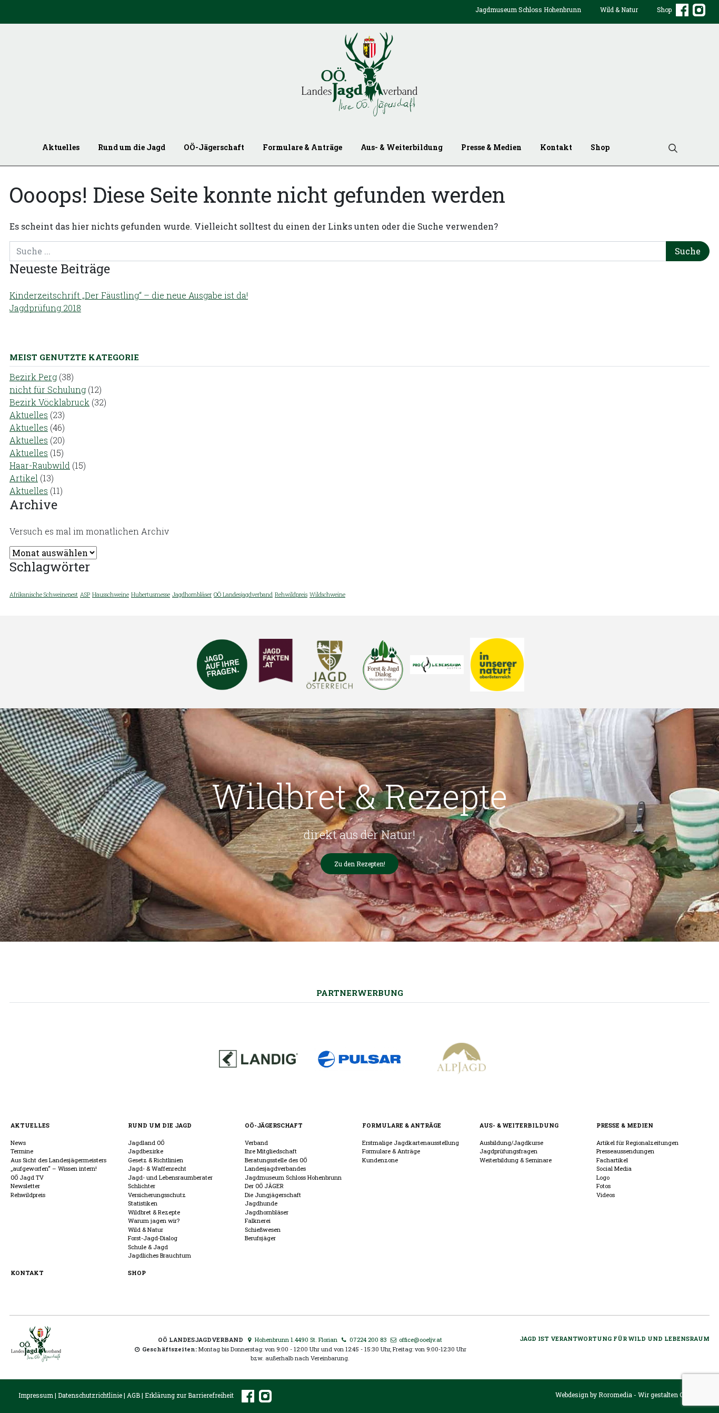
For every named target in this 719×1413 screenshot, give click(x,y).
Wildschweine (327, 594)
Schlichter (141, 1186)
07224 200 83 (367, 1339)
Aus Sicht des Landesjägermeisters (58, 1160)
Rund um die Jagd (131, 147)
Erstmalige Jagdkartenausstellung (410, 1143)
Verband (256, 1143)
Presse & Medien (491, 147)
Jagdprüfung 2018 (45, 307)
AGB (133, 1395)
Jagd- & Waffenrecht (157, 1168)
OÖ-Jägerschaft (214, 147)
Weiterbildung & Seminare (516, 1160)
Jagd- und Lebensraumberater (170, 1177)
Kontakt (556, 147)
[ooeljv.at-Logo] (359, 74)
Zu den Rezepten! (359, 863)
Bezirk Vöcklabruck (49, 402)
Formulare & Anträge (302, 147)
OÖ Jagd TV (27, 1177)
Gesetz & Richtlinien (155, 1160)
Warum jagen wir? (153, 1220)
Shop (664, 9)
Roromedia (615, 1394)
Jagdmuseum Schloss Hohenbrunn (528, 9)
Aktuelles (60, 147)
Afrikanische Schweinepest (43, 594)
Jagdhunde (261, 1203)
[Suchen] (669, 147)
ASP (85, 594)
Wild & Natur (619, 9)
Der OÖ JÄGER (264, 1186)
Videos (605, 1195)
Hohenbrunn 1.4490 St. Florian (295, 1339)
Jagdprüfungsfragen (508, 1151)
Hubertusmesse (150, 594)
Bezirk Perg (33, 376)
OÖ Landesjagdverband (243, 594)
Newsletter (25, 1186)
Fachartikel (612, 1160)
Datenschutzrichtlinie (90, 1395)
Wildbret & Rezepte (154, 1212)
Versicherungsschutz (157, 1195)
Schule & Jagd (148, 1247)
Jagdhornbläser (192, 594)
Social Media (614, 1168)
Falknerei (258, 1220)
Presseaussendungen (625, 1151)
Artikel (23, 477)
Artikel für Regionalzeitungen (637, 1143)
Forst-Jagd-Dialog (152, 1238)
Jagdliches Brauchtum (159, 1255)
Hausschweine (110, 594)
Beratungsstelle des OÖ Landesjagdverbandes (276, 1164)
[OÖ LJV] (36, 1343)
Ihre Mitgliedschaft (271, 1151)
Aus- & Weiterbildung (402, 147)
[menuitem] (528, 18)
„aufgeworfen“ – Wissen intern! (54, 1168)
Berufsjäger (260, 1238)
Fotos (603, 1186)
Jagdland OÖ (146, 1143)
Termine (22, 1151)
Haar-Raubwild (39, 465)
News (18, 1143)
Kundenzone (380, 1160)
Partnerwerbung (359, 992)
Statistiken (142, 1203)
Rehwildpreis (291, 594)
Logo (603, 1177)
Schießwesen (263, 1229)
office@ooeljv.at (419, 1339)
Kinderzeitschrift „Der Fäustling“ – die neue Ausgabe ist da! (128, 295)
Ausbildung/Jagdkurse (511, 1143)
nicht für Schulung (47, 389)
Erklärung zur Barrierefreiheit (189, 1395)
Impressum (35, 1395)
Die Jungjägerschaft (273, 1195)
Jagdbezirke (145, 1151)
